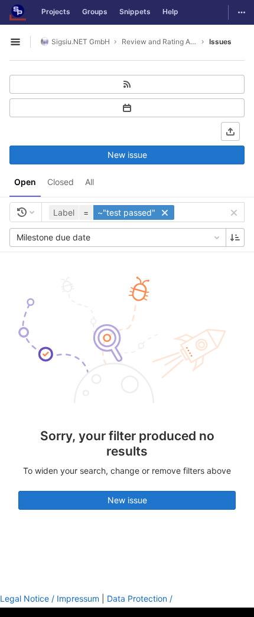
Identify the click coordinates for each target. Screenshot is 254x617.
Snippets (135, 11)
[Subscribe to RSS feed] (127, 84)
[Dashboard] (18, 12)
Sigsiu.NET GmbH (80, 41)
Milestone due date (53, 237)
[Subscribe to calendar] (127, 107)
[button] (113, 212)
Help (170, 11)
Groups (95, 11)
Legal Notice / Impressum (49, 598)
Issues (220, 41)
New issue (127, 155)
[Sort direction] (235, 237)
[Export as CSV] (230, 131)
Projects (55, 11)
